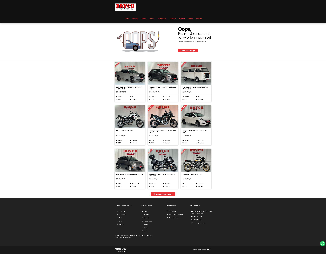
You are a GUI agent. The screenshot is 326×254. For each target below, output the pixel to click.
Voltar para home (187, 50)
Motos (152, 18)
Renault (121, 224)
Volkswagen (122, 214)
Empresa (182, 18)
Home (127, 18)
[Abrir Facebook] (208, 249)
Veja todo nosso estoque (164, 194)
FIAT (120, 217)
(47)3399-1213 (197, 216)
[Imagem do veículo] (130, 73)
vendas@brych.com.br (200, 223)
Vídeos (190, 18)
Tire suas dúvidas (173, 217)
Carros (144, 18)
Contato (199, 18)
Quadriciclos (162, 18)
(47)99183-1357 (197, 219)
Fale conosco (172, 211)
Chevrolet (122, 211)
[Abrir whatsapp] (322, 244)
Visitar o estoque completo (176, 214)
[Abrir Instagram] (210, 249)
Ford (120, 221)
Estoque (135, 18)
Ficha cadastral (148, 221)
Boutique (173, 18)
